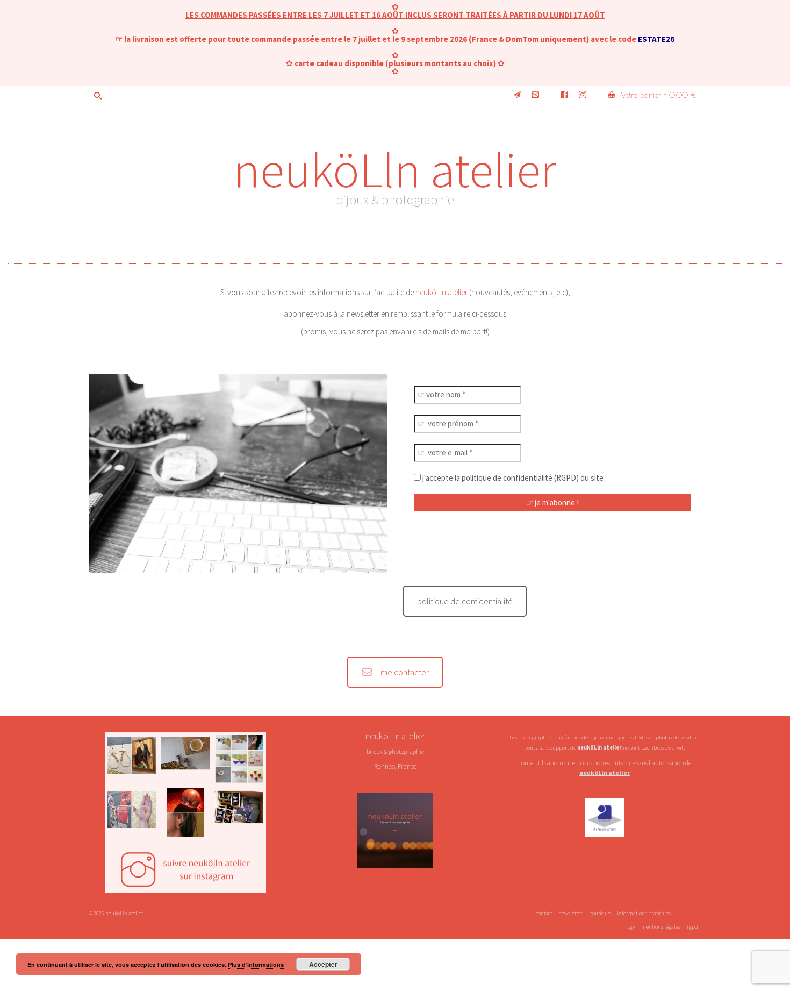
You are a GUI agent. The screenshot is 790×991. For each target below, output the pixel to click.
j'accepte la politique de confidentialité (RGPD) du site (512, 478)
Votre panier (657, 95)
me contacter (404, 672)
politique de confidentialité (465, 601)
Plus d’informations (256, 964)
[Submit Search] (97, 96)
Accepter (323, 964)
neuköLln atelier (395, 169)
